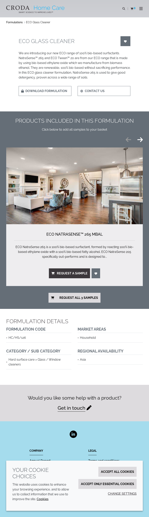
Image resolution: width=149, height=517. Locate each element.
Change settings (122, 493)
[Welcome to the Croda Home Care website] (35, 8)
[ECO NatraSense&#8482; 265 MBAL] (74, 185)
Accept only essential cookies (107, 484)
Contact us (95, 91)
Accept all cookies (117, 472)
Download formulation (46, 91)
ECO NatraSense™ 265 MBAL (74, 234)
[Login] (125, 41)
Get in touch (71, 408)
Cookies (43, 499)
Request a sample (72, 273)
